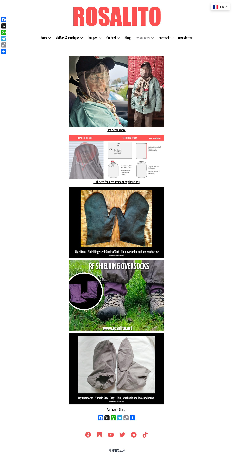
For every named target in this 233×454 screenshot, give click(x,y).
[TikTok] (145, 434)
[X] (107, 418)
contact (164, 38)
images (92, 38)
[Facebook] (88, 434)
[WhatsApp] (4, 32)
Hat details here (116, 130)
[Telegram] (133, 434)
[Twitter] (122, 434)
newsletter (185, 38)
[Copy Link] (4, 45)
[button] (49, 38)
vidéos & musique (67, 38)
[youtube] (110, 434)
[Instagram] (99, 434)
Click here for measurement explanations (117, 182)
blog (128, 38)
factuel (111, 38)
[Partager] (4, 51)
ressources (143, 38)
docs (44, 38)
